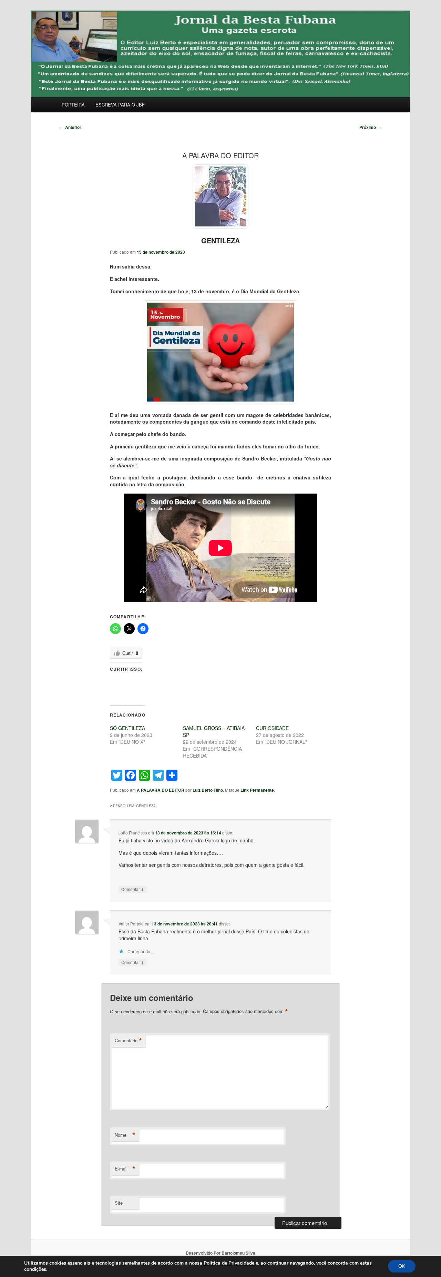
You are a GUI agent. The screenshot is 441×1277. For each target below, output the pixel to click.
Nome (125, 1135)
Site (119, 1202)
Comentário (128, 1040)
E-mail (125, 1168)
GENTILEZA (220, 240)
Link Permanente (257, 790)
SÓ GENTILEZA (127, 727)
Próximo (370, 127)
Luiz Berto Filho (208, 790)
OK (401, 1266)
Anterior (70, 127)
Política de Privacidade (229, 1263)
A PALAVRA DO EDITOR (160, 790)
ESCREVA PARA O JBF (120, 104)
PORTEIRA (73, 104)
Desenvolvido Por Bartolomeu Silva (220, 1253)
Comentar (132, 889)
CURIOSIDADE (272, 727)
